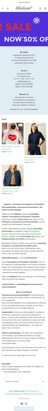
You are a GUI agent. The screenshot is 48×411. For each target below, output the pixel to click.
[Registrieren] (42, 381)
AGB (28, 391)
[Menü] (2, 8)
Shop (24, 37)
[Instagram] (26, 403)
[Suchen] (7, 8)
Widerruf (34, 391)
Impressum (39, 394)
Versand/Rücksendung (13, 394)
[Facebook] (22, 403)
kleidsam (27, 398)
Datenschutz (28, 394)
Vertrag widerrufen (24, 409)
